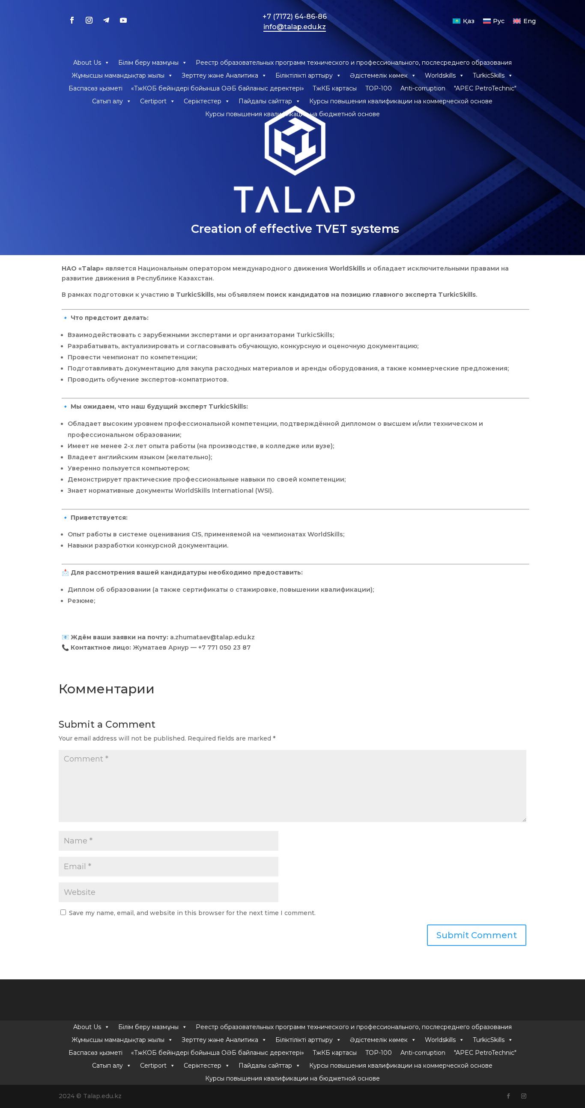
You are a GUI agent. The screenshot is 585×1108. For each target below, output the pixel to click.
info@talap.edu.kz (294, 27)
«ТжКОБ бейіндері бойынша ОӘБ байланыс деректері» (217, 88)
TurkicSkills (488, 75)
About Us (87, 62)
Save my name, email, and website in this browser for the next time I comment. (192, 913)
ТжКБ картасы (335, 88)
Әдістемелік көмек (379, 75)
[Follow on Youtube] (123, 20)
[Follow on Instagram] (89, 20)
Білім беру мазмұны (148, 62)
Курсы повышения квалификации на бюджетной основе (292, 114)
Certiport (153, 101)
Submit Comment (476, 935)
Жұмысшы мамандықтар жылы (118, 75)
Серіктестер (202, 101)
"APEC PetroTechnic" (485, 88)
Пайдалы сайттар (265, 101)
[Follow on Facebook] (72, 20)
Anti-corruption (422, 88)
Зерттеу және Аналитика (220, 75)
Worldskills (440, 75)
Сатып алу (107, 101)
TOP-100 (378, 88)
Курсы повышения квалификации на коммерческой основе (400, 101)
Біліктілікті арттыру (304, 75)
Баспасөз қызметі (95, 88)
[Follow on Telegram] (106, 20)
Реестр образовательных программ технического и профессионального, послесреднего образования (354, 62)
